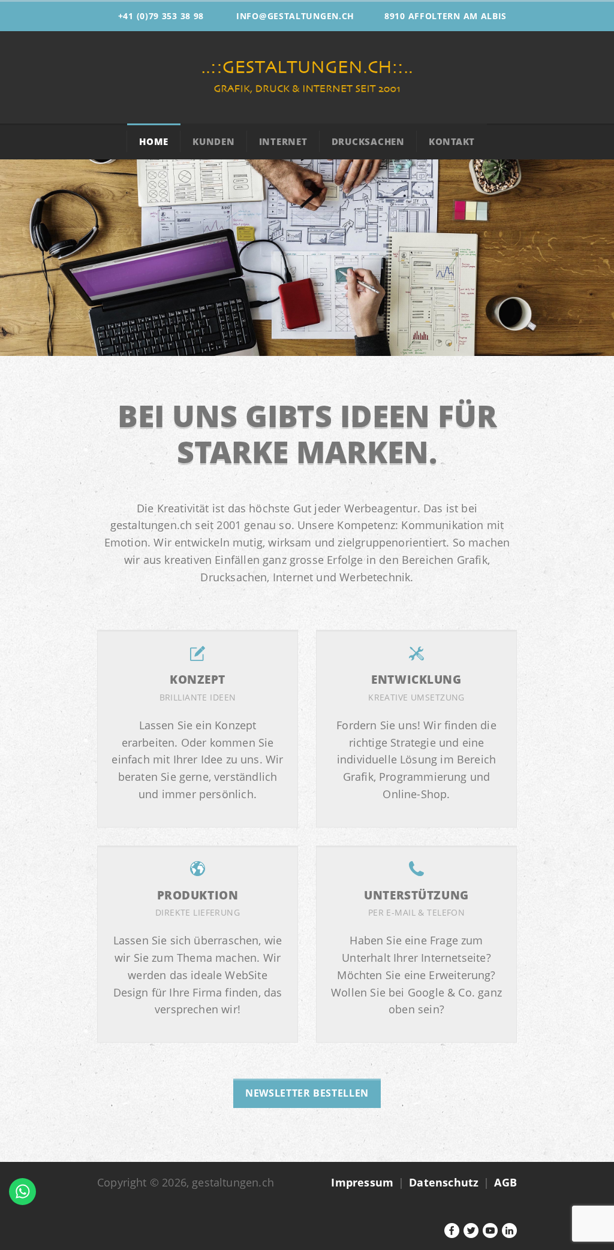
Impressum (362, 1182)
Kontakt (452, 141)
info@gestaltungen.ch (295, 16)
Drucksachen (368, 141)
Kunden (213, 141)
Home (153, 141)
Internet (283, 141)
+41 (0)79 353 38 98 (161, 16)
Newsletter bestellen (307, 1093)
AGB (505, 1182)
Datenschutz (443, 1182)
